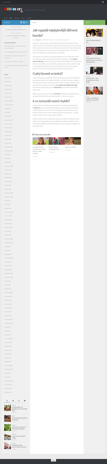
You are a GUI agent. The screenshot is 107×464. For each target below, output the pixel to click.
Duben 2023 (9, 85)
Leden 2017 (8, 361)
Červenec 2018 (9, 292)
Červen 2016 (9, 384)
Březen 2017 (9, 354)
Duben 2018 (9, 304)
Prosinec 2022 (9, 101)
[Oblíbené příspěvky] (13, 401)
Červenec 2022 (9, 120)
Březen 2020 (9, 227)
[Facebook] (21, 22)
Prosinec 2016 (9, 365)
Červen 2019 (9, 262)
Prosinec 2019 (9, 239)
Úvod (5, 18)
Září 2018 (8, 285)
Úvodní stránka (7, 2)
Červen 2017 (9, 342)
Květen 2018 (9, 300)
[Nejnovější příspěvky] (7, 401)
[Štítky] (25, 401)
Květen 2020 (9, 220)
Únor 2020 (8, 231)
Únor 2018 (8, 312)
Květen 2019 (9, 266)
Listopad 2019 (9, 243)
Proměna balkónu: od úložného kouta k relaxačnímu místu (19, 408)
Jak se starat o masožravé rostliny (14, 61)
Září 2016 (8, 377)
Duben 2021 (9, 177)
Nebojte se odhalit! (70, 147)
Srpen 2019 (8, 254)
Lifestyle (17, 18)
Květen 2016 (9, 388)
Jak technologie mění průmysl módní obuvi (17, 52)
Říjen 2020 (8, 200)
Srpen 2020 (8, 208)
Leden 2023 (8, 97)
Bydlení (29, 18)
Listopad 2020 (9, 197)
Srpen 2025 (8, 78)
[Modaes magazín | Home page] (13, 10)
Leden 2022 (8, 143)
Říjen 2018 (8, 281)
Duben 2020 (9, 223)
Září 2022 (8, 112)
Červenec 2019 (9, 258)
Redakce (38, 40)
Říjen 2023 (8, 82)
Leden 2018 (8, 315)
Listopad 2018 (9, 277)
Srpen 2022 (8, 116)
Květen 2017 (9, 346)
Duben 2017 (9, 350)
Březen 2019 (9, 269)
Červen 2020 (9, 216)
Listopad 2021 (9, 151)
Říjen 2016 (8, 373)
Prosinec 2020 (9, 193)
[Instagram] (27, 22)
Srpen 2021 (8, 162)
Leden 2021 (8, 189)
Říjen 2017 (8, 327)
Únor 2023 (8, 93)
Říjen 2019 (8, 246)
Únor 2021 (8, 185)
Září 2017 (8, 331)
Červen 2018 (9, 296)
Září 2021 (8, 158)
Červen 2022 (9, 124)
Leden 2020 (8, 235)
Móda (10, 18)
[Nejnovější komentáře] (19, 401)
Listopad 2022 (9, 105)
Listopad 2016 (9, 369)
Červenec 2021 (9, 166)
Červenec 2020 (9, 212)
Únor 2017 (8, 358)
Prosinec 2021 (9, 147)
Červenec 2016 (9, 381)
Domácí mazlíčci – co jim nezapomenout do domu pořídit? (92, 80)
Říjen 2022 (8, 108)
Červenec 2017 (9, 338)
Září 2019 (8, 250)
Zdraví (23, 18)
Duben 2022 (9, 131)
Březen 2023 (9, 89)
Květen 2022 (9, 128)
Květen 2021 (9, 174)
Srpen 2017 (8, 335)
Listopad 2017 (9, 323)
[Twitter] (24, 22)
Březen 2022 (9, 135)
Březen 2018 (9, 308)
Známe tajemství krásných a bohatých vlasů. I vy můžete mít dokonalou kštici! (94, 60)
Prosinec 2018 (9, 273)
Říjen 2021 (8, 154)
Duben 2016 (9, 392)
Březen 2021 (9, 181)
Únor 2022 (8, 139)
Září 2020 (8, 204)
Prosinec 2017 (9, 319)
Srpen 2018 (8, 289)
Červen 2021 (9, 170)
